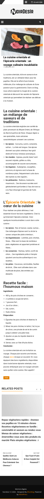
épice (12, 357)
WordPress (23, 494)
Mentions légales (21, 489)
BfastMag (30, 492)
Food (6, 378)
